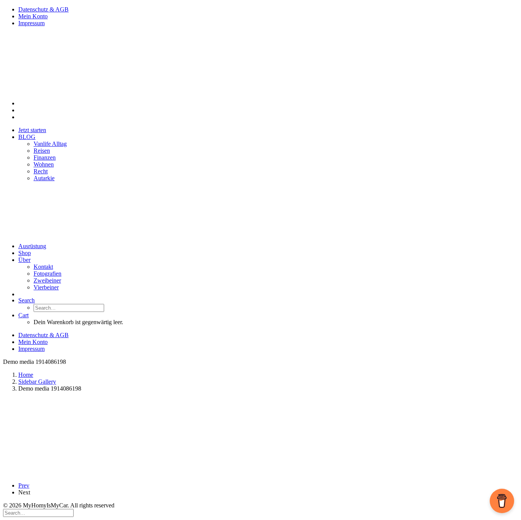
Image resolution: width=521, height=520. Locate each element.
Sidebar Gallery (37, 381)
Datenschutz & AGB (43, 9)
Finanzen (45, 157)
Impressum (31, 23)
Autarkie (44, 178)
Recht (41, 171)
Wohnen (44, 164)
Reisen (42, 150)
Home (25, 374)
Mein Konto (33, 16)
